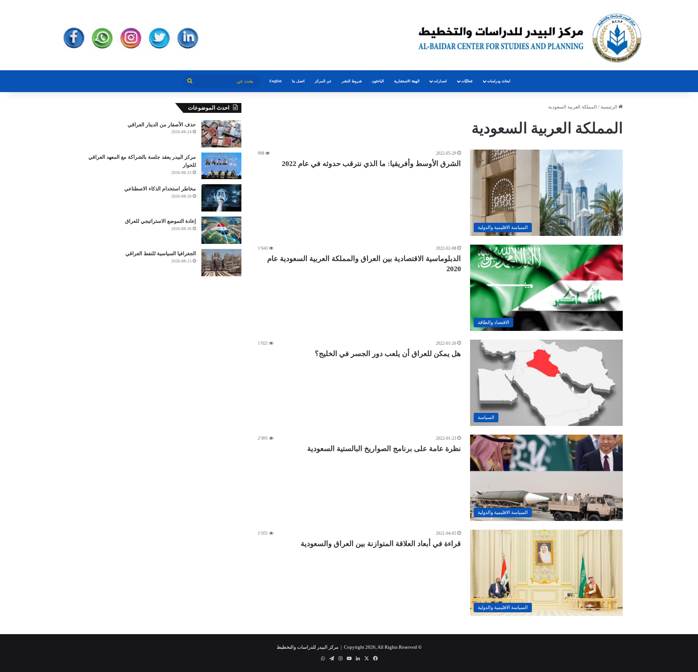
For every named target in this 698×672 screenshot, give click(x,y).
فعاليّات (467, 81)
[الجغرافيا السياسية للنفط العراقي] (221, 262)
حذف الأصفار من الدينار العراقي (162, 124)
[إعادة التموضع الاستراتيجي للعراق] (221, 230)
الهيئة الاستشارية (407, 81)
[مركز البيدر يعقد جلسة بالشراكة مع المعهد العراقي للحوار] (221, 166)
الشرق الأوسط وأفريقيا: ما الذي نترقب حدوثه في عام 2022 (371, 163)
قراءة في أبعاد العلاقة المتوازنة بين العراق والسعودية (381, 543)
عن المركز (323, 81)
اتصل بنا (298, 81)
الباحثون (378, 81)
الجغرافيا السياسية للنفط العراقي (160, 253)
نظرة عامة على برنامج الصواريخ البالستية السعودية (384, 448)
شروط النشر (352, 81)
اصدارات (440, 81)
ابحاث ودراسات (498, 81)
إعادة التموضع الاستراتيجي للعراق (160, 221)
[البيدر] (349, 35)
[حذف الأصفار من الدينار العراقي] (221, 133)
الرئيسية (609, 107)
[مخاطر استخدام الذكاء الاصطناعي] (221, 198)
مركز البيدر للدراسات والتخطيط (307, 647)
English (275, 81)
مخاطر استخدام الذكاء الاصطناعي (160, 188)
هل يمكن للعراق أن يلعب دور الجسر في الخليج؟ (388, 353)
